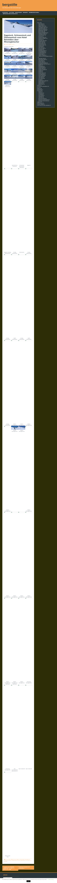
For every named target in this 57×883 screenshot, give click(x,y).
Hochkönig (40, 46)
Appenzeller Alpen (42, 28)
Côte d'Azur (41, 97)
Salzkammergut (41, 67)
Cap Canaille (41, 95)
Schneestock (6, 860)
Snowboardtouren (34, 12)
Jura (38, 87)
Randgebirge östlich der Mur (44, 64)
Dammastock (14, 859)
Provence (39, 90)
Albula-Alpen (41, 24)
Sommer (18, 860)
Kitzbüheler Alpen (42, 50)
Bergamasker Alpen (42, 30)
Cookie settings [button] (51, 879)
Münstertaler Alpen (42, 59)
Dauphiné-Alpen (42, 37)
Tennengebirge (41, 74)
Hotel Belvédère (22, 859)
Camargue (40, 94)
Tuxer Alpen (41, 77)
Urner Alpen (9, 859)
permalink (5, 861)
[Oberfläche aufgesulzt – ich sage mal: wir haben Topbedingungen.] (14, 381)
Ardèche (39, 85)
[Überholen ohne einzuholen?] (21, 209)
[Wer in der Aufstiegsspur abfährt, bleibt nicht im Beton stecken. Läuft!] (28, 553)
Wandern (25, 12)
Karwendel (41, 49)
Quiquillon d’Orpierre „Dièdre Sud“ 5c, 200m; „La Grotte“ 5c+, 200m (8, 868)
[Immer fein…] (21, 427)
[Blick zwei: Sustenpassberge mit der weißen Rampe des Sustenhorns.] (14, 122)
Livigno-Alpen (41, 54)
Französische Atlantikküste (42, 86)
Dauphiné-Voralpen (42, 38)
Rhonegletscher (27, 859)
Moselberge (39, 89)
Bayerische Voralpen (42, 29)
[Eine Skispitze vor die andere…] (7, 63)
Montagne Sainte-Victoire (43, 100)
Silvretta (40, 71)
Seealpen (40, 70)
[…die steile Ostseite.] (7, 209)
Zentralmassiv (40, 103)
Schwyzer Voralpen (42, 69)
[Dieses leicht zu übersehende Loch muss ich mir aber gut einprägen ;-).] (7, 76)
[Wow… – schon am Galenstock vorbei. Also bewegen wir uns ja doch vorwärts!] (21, 63)
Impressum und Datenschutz (10, 13)
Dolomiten (40, 39)
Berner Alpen (41, 31)
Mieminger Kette (42, 58)
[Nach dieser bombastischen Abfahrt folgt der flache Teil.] (21, 553)
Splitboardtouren (23, 860)
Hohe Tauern (41, 47)
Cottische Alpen (41, 35)
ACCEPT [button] (28, 881)
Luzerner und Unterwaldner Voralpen (46, 56)
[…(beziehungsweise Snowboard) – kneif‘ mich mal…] (28, 381)
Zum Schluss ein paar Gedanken (43, 105)
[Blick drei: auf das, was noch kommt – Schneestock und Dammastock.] (21, 122)
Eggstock (18, 859)
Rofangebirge (41, 66)
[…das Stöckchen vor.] (28, 467)
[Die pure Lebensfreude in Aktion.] (7, 467)
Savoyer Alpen (41, 68)
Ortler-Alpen (41, 60)
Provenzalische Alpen (42, 62)
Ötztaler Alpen (41, 61)
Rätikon (40, 65)
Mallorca (39, 88)
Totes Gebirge (41, 76)
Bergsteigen (18, 12)
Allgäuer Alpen (41, 26)
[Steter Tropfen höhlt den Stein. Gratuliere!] (21, 295)
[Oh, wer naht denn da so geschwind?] (14, 209)
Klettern (11, 12)
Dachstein (40, 36)
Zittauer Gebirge (40, 104)
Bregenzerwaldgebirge (43, 32)
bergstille (9, 4)
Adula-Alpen (41, 23)
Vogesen (39, 101)
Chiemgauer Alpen (42, 33)
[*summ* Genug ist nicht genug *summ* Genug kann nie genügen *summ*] (7, 553)
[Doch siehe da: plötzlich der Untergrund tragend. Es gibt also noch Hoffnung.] (21, 56)
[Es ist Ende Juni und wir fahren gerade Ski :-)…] (21, 381)
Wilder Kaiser (41, 84)
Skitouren (9, 860)
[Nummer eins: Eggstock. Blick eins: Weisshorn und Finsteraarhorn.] (7, 82)
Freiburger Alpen (42, 40)
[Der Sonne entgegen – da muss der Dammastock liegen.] (28, 70)
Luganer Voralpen (42, 55)
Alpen (6, 859)
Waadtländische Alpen (43, 80)
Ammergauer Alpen (42, 27)
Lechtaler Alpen (41, 52)
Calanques (40, 93)
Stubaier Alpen (41, 72)
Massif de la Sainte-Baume (43, 99)
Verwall (40, 79)
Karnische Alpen (42, 48)
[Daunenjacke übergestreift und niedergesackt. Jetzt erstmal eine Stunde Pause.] (28, 295)
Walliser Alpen (41, 81)
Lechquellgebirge (42, 51)
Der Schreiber (12, 44)
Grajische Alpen (41, 45)
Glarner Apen (41, 42)
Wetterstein (41, 83)
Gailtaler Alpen (41, 41)
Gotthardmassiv (41, 43)
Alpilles (40, 91)
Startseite (5, 12)
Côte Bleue (41, 96)
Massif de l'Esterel (42, 98)
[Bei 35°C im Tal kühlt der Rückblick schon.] (14, 639)
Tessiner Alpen (41, 75)
